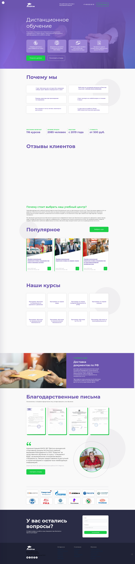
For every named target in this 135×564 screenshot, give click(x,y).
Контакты (93, 558)
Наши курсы (94, 554)
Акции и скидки (95, 549)
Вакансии (60, 553)
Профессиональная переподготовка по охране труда (67, 260)
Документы (61, 549)
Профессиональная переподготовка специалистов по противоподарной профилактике (95, 261)
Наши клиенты (94, 553)
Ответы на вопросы (63, 551)
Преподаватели (78, 554)
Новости (76, 551)
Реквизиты (77, 556)
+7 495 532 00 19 (88, 4)
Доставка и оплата (95, 556)
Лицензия (60, 556)
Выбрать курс (99, 229)
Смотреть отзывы (36, 472)
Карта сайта (61, 558)
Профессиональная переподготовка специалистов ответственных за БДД (38, 260)
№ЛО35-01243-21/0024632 (93, 89)
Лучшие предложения (97, 551)
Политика (60, 554)
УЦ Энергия (77, 549)
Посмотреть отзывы (56, 58)
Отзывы (76, 553)
